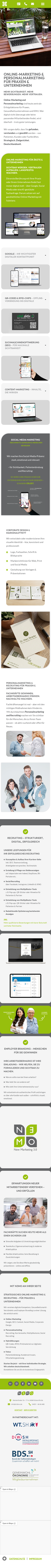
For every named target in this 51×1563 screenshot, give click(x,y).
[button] (43, 4)
